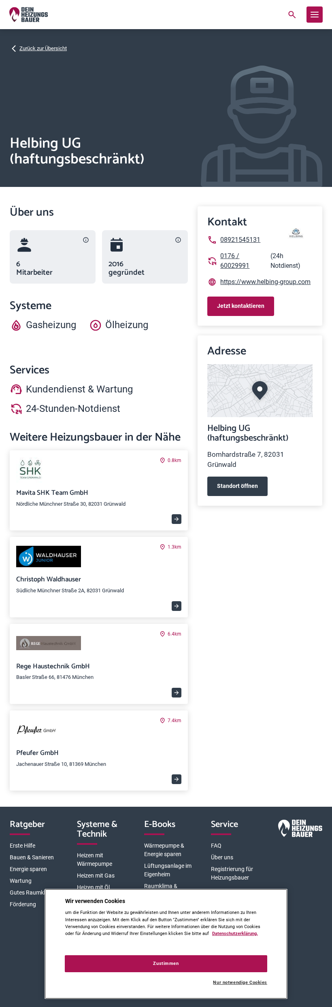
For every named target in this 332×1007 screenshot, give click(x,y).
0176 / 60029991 (234, 260)
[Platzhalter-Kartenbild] (260, 390)
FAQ (216, 845)
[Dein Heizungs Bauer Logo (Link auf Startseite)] (28, 14)
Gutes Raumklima (32, 892)
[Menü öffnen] (314, 14)
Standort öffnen (237, 486)
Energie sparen (28, 869)
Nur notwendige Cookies (240, 982)
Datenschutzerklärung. (235, 933)
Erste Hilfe (22, 845)
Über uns (222, 857)
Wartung (21, 881)
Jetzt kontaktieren (240, 306)
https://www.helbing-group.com (265, 282)
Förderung (23, 904)
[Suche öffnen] (292, 14)
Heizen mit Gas (96, 875)
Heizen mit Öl (93, 887)
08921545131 (240, 240)
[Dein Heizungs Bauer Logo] (300, 830)
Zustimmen (166, 963)
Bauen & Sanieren (32, 857)
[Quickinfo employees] (86, 240)
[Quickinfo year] (178, 240)
